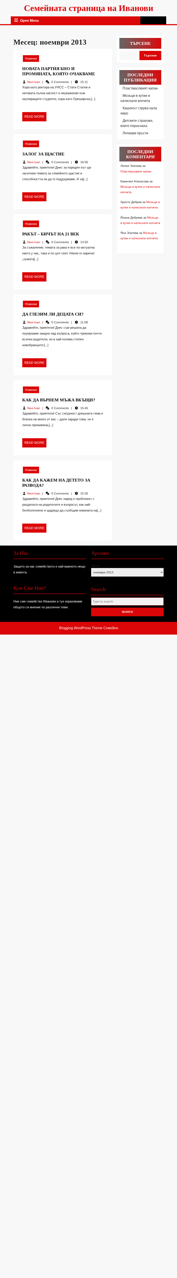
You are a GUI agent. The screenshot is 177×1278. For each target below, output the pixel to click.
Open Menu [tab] (29, 20)
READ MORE (35, 117)
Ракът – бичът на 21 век (50, 234)
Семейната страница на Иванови (88, 8)
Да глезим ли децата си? (53, 314)
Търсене (140, 43)
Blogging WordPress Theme (81, 628)
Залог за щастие (43, 154)
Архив (95, 565)
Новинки (31, 58)
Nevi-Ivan (33, 82)
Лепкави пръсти (135, 133)
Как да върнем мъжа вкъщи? (58, 399)
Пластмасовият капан (140, 88)
